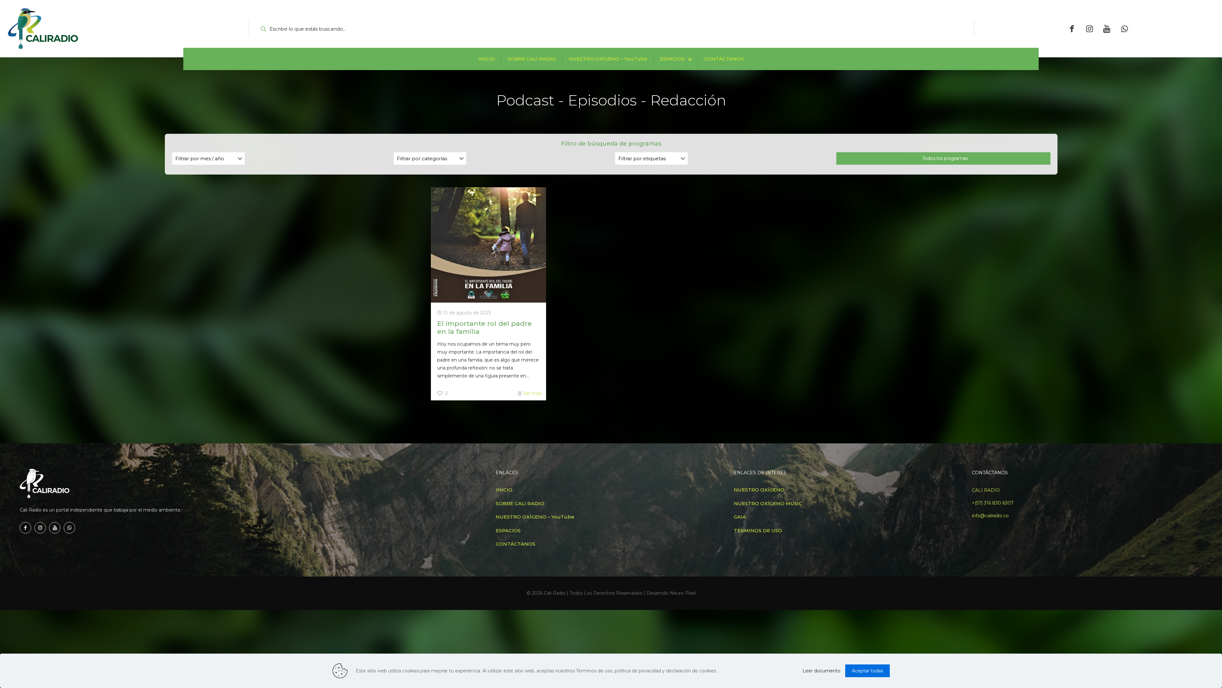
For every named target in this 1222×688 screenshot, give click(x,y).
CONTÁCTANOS (515, 544)
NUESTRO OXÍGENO (759, 490)
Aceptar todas (867, 671)
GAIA (740, 517)
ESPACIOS (508, 530)
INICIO (504, 490)
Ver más (532, 393)
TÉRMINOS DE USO (758, 530)
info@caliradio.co (990, 516)
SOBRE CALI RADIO (520, 503)
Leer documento (821, 671)
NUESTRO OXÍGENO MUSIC (768, 503)
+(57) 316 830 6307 (993, 503)
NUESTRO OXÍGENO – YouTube (535, 517)
